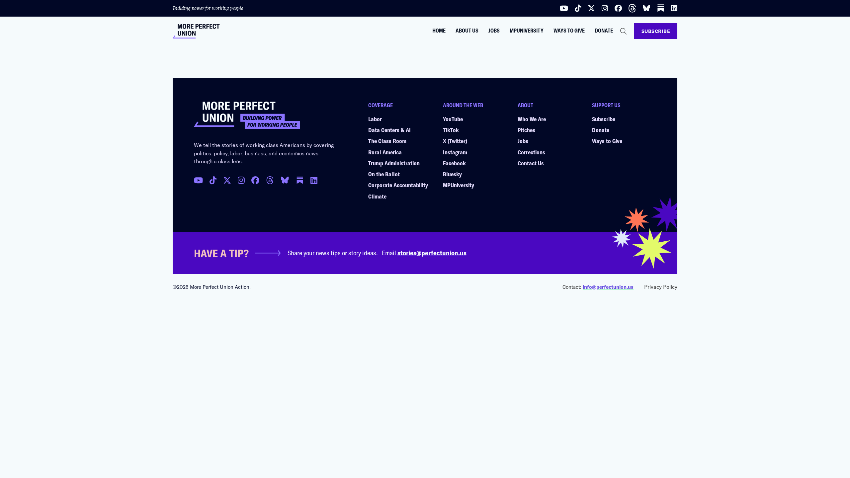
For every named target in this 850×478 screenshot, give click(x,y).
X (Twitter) (455, 140)
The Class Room (387, 140)
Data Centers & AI (389, 129)
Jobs (494, 31)
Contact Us (531, 163)
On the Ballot (384, 174)
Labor (375, 119)
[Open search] (623, 31)
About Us (467, 31)
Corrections (531, 152)
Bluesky (452, 174)
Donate (604, 31)
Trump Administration (394, 163)
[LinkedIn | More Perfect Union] (674, 8)
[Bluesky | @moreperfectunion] (646, 8)
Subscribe (655, 31)
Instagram (455, 152)
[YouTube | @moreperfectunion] (564, 8)
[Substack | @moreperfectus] (660, 8)
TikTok (451, 129)
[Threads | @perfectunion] (632, 8)
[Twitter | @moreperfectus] (591, 8)
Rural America (385, 152)
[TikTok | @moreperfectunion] (213, 180)
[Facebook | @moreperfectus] (618, 8)
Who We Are (532, 119)
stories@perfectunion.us (432, 253)
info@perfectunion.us (608, 287)
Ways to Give (569, 31)
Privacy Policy (660, 286)
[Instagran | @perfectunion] (270, 180)
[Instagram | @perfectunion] (605, 8)
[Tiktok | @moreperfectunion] (578, 8)
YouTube (453, 119)
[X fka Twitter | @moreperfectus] (227, 180)
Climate (377, 196)
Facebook (454, 163)
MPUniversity (527, 31)
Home (439, 31)
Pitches (526, 129)
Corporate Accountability (398, 185)
